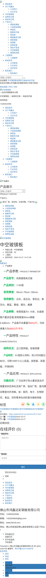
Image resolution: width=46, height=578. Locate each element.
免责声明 (3, 551)
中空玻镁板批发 (27, 409)
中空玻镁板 (9, 14)
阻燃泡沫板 (14, 52)
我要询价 (3, 263)
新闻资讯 (8, 60)
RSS (10, 86)
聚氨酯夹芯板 (15, 37)
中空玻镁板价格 (15, 409)
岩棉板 (13, 42)
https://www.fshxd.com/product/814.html (25, 414)
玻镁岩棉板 (14, 24)
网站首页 (8, 4)
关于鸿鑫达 (9, 6)
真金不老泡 (14, 47)
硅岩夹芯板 (9, 19)
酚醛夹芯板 (14, 32)
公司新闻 (13, 63)
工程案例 (8, 55)
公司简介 (13, 9)
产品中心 (8, 22)
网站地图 (3, 86)
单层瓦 (13, 29)
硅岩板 (13, 34)
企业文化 (13, 11)
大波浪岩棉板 (15, 27)
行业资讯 (13, 65)
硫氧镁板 (13, 39)
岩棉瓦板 (13, 45)
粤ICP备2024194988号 (24, 548)
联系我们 (8, 70)
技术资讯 (13, 68)
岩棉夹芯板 (9, 16)
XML (16, 86)
